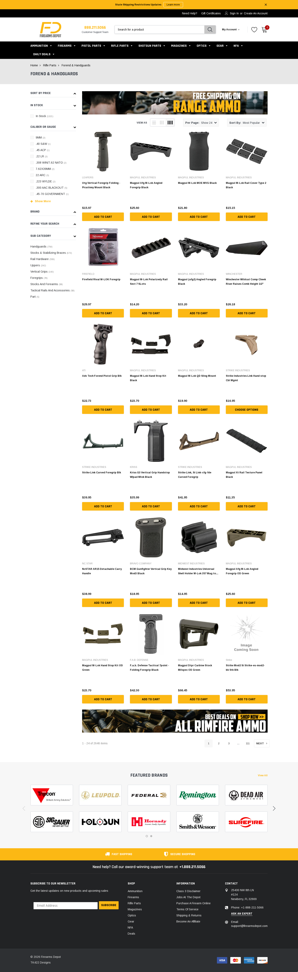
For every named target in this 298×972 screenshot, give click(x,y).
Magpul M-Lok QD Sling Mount (197, 375)
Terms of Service (187, 909)
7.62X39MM (45, 168)
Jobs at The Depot (188, 897)
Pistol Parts (91, 46)
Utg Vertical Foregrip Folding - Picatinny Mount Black (101, 185)
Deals (131, 933)
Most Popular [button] (244, 122)
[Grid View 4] (170, 122)
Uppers (38, 265)
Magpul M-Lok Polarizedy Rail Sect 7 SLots (149, 281)
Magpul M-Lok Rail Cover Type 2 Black (246, 185)
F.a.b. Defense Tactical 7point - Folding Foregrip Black (149, 667)
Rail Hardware (42, 259)
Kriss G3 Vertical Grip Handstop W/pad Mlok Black (150, 474)
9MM (40, 137)
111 (248, 743)
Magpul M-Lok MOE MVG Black (197, 183)
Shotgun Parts (149, 46)
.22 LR (42, 156)
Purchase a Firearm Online (193, 903)
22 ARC (42, 175)
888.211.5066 (95, 27)
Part (34, 296)
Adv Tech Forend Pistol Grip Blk (102, 375)
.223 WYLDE (46, 181)
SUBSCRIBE (108, 905)
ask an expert (241, 914)
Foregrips (39, 277)
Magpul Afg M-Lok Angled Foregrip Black (146, 185)
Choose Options (246, 410)
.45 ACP (43, 150)
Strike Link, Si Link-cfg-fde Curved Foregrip (194, 474)
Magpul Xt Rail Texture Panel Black (244, 474)
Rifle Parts (120, 46)
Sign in (234, 13)
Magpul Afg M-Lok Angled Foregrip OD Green (242, 571)
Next (260, 743)
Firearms (65, 46)
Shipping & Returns (189, 915)
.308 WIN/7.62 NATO (51, 162)
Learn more (173, 4)
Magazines (179, 46)
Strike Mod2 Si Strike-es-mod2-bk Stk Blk (245, 667)
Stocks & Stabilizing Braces (51, 252)
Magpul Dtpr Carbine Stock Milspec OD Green (195, 667)
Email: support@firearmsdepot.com (249, 924)
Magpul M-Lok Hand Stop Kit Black (148, 378)
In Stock (44, 116)
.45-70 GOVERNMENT (52, 194)
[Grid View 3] (162, 122)
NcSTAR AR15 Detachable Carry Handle (102, 571)
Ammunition (39, 46)
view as (142, 122)
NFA (236, 46)
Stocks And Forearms (46, 284)
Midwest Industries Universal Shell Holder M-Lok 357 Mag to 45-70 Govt (197, 571)
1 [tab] (147, 836)
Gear (220, 46)
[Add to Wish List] (122, 207)
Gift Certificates (211, 13)
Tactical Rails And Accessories (52, 290)
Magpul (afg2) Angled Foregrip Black (197, 281)
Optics (202, 46)
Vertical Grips (42, 271)
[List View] (154, 122)
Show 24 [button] (198, 122)
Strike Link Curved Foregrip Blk (101, 472)
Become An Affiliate (188, 921)
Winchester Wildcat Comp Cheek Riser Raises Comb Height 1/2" (246, 281)
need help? (189, 13)
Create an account (256, 13)
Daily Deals (41, 54)
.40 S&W (43, 143)
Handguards (41, 246)
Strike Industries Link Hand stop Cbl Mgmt (246, 378)
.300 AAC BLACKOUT (51, 187)
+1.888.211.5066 (192, 866)
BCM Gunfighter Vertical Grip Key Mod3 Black (151, 571)
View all (263, 775)
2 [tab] (151, 836)
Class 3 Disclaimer (188, 891)
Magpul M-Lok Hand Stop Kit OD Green (102, 667)
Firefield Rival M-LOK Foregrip (101, 279)
